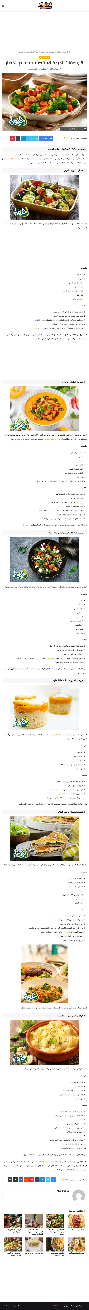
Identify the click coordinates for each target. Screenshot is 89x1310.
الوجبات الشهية (50, 439)
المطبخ (59, 52)
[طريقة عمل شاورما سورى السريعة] (13, 1221)
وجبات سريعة (51, 52)
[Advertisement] (44, 29)
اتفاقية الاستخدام (13, 1306)
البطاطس (62, 794)
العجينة (67, 932)
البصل (77, 502)
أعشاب (80, 299)
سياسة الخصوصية (25, 1306)
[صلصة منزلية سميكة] (76, 1221)
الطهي (35, 328)
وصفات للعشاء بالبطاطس (76, 1253)
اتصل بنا (4, 1306)
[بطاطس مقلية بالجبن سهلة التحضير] (55, 1244)
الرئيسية (66, 52)
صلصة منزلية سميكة (78, 1229)
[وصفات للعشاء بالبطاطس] (76, 1244)
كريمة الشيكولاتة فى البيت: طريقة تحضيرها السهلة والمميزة (35, 1232)
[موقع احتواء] (45, 5)
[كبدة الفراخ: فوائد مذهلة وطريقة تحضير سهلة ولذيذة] (55, 1221)
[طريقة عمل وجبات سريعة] (34, 1244)
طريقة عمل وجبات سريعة (34, 1253)
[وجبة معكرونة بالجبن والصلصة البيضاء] (13, 1244)
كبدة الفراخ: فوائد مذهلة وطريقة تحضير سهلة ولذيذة (56, 1232)
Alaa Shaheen (63, 1191)
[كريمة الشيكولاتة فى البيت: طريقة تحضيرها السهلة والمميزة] (34, 1221)
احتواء (60, 1306)
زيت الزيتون (51, 658)
